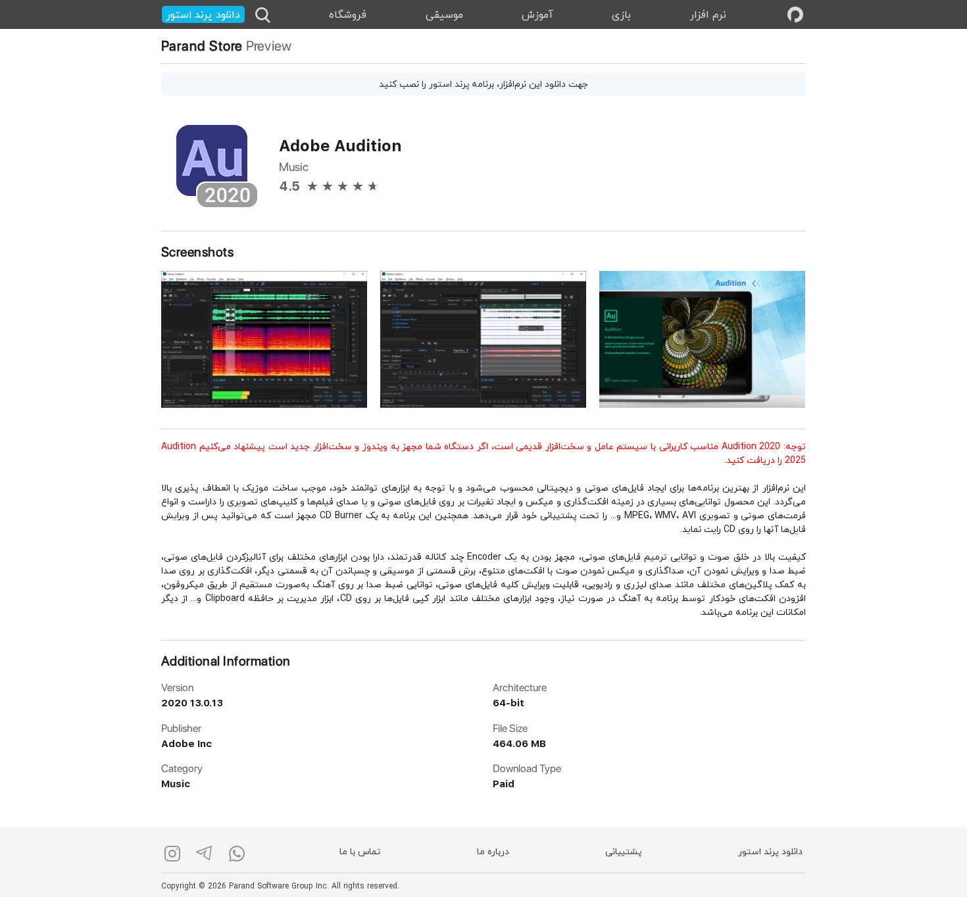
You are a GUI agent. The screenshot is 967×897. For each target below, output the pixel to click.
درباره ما (493, 853)
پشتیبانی (623, 853)
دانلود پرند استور (770, 853)
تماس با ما (360, 853)
